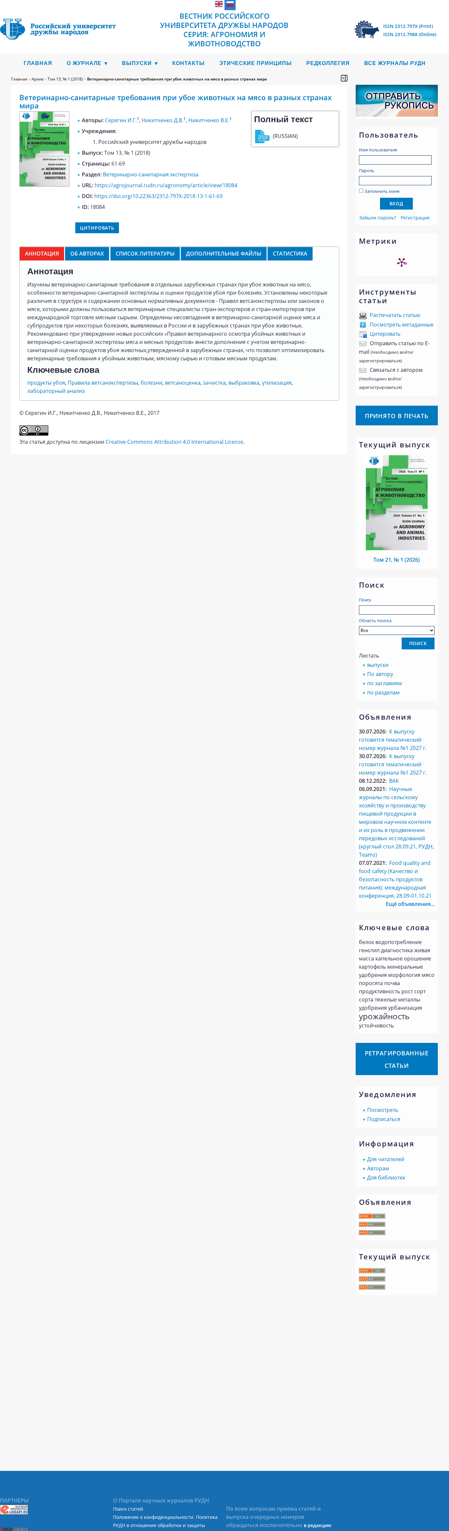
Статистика (290, 253)
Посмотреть (382, 1110)
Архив (37, 79)
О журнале (84, 63)
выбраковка (243, 382)
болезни (151, 382)
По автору (380, 674)
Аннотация (42, 253)
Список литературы (145, 253)
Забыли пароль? (377, 217)
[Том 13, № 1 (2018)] (44, 184)
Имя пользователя (378, 150)
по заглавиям (384, 683)
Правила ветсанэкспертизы (103, 382)
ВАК (394, 780)
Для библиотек (386, 1177)
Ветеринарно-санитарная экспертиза (151, 174)
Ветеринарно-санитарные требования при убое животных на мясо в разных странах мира (177, 79)
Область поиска (375, 620)
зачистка (214, 382)
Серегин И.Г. (121, 120)
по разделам (383, 692)
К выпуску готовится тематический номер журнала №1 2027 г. (393, 740)
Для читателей (385, 1159)
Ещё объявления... (410, 904)
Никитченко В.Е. (208, 120)
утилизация (277, 382)
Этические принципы (255, 63)
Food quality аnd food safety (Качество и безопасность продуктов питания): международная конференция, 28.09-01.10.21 (395, 879)
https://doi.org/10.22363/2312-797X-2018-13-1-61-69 (158, 196)
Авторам (378, 1168)
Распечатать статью (395, 315)
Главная (38, 63)
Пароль (366, 170)
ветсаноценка (183, 382)
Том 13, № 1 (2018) (65, 79)
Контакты (188, 63)
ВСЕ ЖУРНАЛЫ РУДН (395, 63)
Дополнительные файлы (223, 253)
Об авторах (87, 253)
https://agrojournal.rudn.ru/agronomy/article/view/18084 (166, 185)
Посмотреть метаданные (402, 324)
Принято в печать (397, 416)
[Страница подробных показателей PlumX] (401, 262)
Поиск (365, 600)
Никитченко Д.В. (162, 120)
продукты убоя (46, 382)
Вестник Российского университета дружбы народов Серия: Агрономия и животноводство (224, 29)
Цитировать (385, 333)
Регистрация (415, 217)
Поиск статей (128, 1509)
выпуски (378, 664)
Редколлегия (328, 63)
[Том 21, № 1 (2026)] (397, 548)
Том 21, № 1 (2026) (396, 559)
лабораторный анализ (56, 390)
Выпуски (137, 63)
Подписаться (383, 1119)
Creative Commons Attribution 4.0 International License (174, 441)
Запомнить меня (382, 191)
